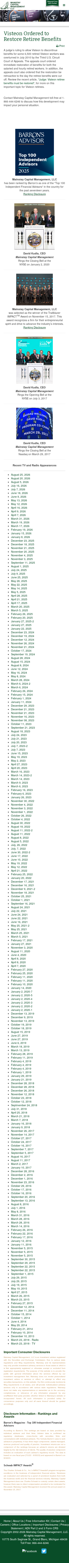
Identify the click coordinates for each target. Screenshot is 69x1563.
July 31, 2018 (19, 1109)
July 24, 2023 (19, 735)
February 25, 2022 (22, 874)
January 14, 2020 (21, 988)
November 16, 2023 (22, 716)
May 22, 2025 (19, 584)
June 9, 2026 (18, 496)
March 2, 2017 (19, 1164)
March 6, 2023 (19, 786)
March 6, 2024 (19, 687)
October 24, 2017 (21, 1142)
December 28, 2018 (22, 1083)
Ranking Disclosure (34, 194)
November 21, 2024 (22, 647)
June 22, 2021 (19, 918)
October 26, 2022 (21, 815)
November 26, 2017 (22, 1131)
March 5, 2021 (19, 936)
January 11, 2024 (21, 702)
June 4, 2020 (18, 955)
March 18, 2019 (20, 1046)
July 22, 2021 (19, 911)
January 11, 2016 (21, 1244)
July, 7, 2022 (18, 848)
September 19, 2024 (23, 654)
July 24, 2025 (19, 570)
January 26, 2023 (21, 797)
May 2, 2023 (18, 760)
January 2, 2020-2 (21, 1006)
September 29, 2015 (23, 1263)
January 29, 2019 (21, 1076)
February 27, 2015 (22, 1303)
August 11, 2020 (20, 951)
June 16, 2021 (19, 922)
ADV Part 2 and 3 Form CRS (41, 1528)
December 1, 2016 (22, 1178)
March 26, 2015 (20, 1296)
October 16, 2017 (21, 1145)
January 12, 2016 (21, 1241)
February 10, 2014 (22, 1332)
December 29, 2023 (22, 705)
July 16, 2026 (19, 485)
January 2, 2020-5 (21, 995)
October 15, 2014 (21, 1314)
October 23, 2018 (21, 1098)
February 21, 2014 (22, 1329)
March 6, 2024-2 (20, 683)
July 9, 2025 (18, 573)
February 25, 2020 (22, 973)
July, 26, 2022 (19, 845)
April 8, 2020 (18, 958)
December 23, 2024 (22, 632)
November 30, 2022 (22, 801)
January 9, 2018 (20, 1127)
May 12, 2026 (19, 504)
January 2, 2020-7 (21, 991)
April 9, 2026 (18, 511)
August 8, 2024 (20, 665)
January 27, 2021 (21, 944)
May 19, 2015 (19, 1288)
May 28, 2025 (19, 581)
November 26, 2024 (22, 643)
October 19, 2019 (21, 1024)
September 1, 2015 (22, 1274)
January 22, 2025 (21, 628)
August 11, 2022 (20, 834)
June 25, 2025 (19, 577)
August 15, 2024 (20, 661)
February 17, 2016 (22, 1237)
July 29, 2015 (19, 1277)
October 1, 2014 (20, 1318)
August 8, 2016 (20, 1204)
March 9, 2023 (19, 782)
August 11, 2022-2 (22, 830)
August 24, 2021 (20, 907)
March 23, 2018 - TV (23, 1343)
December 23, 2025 (22, 540)
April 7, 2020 (18, 966)
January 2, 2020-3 (21, 1002)
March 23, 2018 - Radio (25, 1340)
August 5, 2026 (20, 482)
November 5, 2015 (22, 1248)
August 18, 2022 (20, 826)
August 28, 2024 (20, 658)
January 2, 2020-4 (21, 999)
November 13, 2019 (22, 1021)
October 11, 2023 (21, 724)
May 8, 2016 (18, 1211)
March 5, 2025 (19, 610)
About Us (18, 1521)
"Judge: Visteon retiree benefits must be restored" (34, 81)
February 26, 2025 (22, 614)
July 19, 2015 (19, 1285)
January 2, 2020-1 (21, 1010)
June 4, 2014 (18, 1321)
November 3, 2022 (22, 808)
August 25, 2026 (20, 474)
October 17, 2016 (21, 1189)
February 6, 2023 (21, 793)
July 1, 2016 (18, 1208)
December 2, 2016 (22, 1175)
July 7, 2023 (18, 749)
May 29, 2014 (19, 1325)
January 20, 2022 (21, 878)
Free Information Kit (37, 1521)
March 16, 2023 (20, 771)
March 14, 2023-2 (21, 775)
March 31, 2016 (20, 1215)
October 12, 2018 (21, 1101)
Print (62, 46)
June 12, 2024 (19, 669)
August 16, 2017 (20, 1156)
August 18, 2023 (20, 731)
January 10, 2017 (21, 1167)
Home (7, 1521)
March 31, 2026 (20, 518)
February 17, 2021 (22, 940)
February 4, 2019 (21, 1061)
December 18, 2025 (22, 544)
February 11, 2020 (22, 977)
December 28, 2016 (22, 1171)
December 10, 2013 (22, 1336)
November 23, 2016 (22, 1182)
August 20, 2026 (20, 478)
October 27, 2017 (21, 1138)
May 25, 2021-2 (20, 925)
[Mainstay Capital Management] (13, 5)
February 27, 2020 (22, 969)
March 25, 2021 (20, 933)
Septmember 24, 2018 (24, 1105)
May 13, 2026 (19, 500)
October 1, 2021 (20, 900)
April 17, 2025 (19, 603)
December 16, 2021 (22, 885)
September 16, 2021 (23, 903)
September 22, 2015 (23, 1266)
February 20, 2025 (22, 617)
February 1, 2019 (21, 1072)
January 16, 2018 (21, 1123)
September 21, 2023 (23, 727)
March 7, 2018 (19, 1120)
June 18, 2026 (19, 493)
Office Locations (21, 1524)
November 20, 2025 (22, 551)
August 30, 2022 (20, 823)
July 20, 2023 (19, 742)
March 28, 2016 (20, 1219)
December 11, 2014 (22, 1310)
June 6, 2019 (18, 1043)
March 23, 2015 (20, 1299)
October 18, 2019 (21, 1028)
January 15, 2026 (21, 533)
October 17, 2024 (21, 650)
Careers (5, 1524)
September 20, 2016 (23, 1197)
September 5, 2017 (22, 1153)
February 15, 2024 (22, 694)
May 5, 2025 (18, 592)
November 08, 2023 (22, 720)
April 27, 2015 (19, 1292)
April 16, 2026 (19, 507)
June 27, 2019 (19, 1035)
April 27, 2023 (19, 764)
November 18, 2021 (22, 892)
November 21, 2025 (22, 548)
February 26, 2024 (22, 691)
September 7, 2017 (22, 1149)
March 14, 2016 (20, 1226)
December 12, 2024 (22, 639)
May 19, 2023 (19, 757)
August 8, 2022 (20, 837)
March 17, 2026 (20, 526)
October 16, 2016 (21, 1193)
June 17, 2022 (19, 856)
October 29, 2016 (21, 1186)
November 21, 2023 (22, 713)
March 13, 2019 (20, 1050)
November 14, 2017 (22, 1134)
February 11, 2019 (22, 1057)
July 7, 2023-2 (19, 746)
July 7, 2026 (18, 489)
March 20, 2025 (20, 606)
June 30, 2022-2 (20, 852)
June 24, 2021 (19, 914)
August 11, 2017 (20, 1160)
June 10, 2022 (19, 859)
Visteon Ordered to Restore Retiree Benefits (32, 36)
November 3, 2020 (22, 947)
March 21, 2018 (20, 1116)
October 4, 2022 (20, 819)
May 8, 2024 (18, 676)
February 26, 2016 (22, 1230)
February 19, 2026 (22, 529)
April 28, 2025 (19, 595)
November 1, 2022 (22, 812)
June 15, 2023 (19, 753)
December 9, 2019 (22, 1017)
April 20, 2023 (19, 768)
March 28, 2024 (20, 680)
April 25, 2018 (19, 1112)
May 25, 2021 (19, 929)
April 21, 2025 (19, 599)
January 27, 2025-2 (22, 621)
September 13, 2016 (23, 1200)
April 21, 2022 (19, 870)
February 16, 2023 (22, 790)
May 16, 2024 (19, 672)
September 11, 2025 (23, 562)
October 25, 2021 (21, 896)
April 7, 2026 (18, 515)
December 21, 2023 (22, 709)
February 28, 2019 (22, 1054)
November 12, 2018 (22, 1094)
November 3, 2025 (22, 559)
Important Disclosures (45, 1524)
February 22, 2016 (22, 1233)
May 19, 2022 (19, 863)
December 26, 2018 (22, 1090)
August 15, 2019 (20, 1032)
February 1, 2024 (21, 698)
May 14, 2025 (19, 588)
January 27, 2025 (21, 625)
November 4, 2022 (22, 804)
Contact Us (57, 1521)
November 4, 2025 (22, 555)
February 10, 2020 (22, 984)
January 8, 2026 (20, 537)
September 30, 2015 (23, 1259)
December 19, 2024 (22, 636)
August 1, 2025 (20, 566)
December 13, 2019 (22, 1013)
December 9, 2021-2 (23, 889)
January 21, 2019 (21, 1079)
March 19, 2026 (20, 522)
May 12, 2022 (19, 867)
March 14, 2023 (20, 779)
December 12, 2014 (22, 1307)
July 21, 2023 (19, 738)
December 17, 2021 (22, 881)
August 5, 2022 (20, 841)
